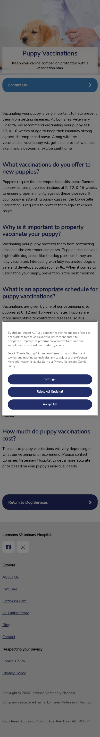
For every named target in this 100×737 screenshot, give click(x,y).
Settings (50, 379)
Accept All (50, 404)
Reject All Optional (50, 392)
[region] (49, 368)
